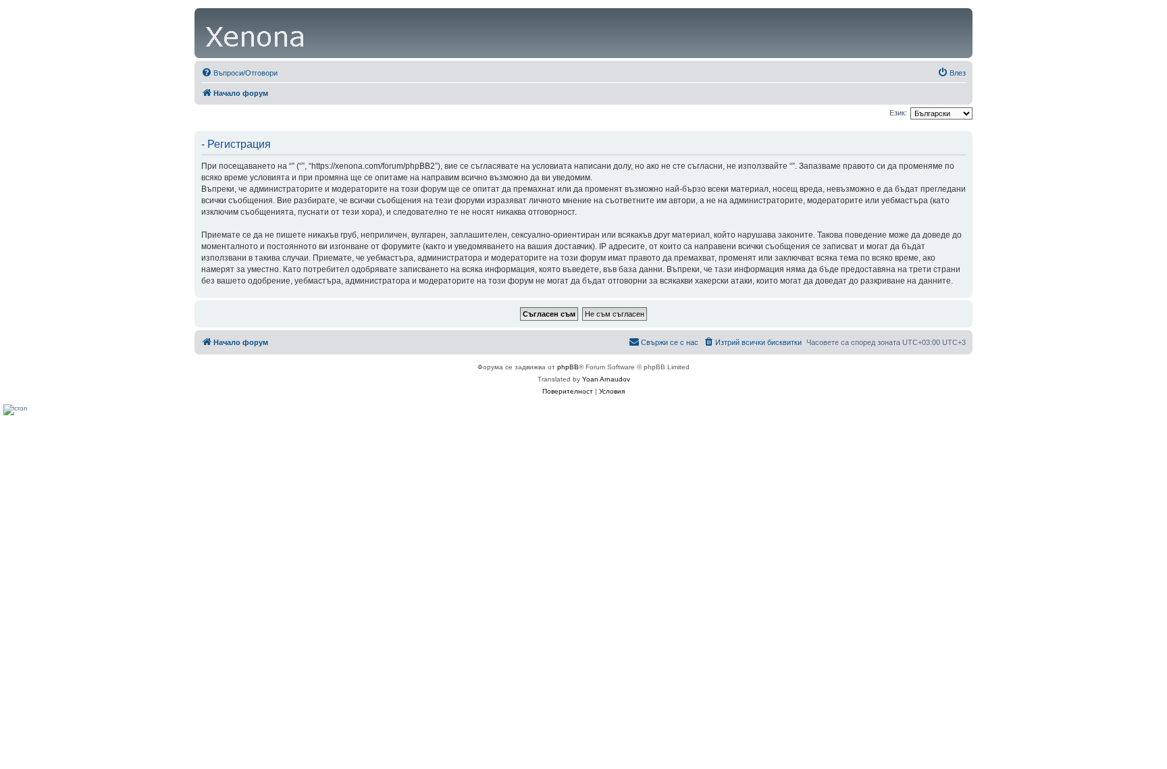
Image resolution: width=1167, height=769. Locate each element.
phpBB (568, 367)
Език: (898, 113)
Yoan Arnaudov (606, 379)
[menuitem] (239, 73)
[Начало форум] (256, 33)
